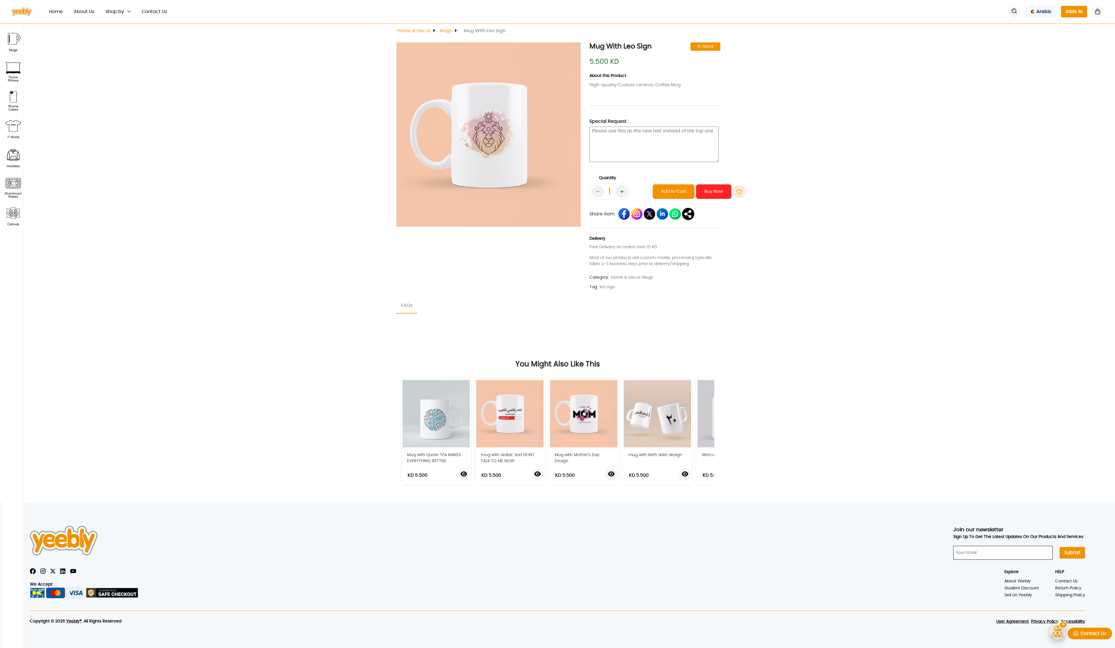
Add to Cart (673, 191)
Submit (1072, 552)
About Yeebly (1017, 581)
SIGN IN (1074, 11)
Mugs (446, 30)
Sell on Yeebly (1018, 595)
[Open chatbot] (1057, 632)
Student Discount (1021, 588)
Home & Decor (413, 30)
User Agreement (1012, 622)
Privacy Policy (1044, 622)
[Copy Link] (688, 214)
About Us (84, 11)
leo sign (607, 287)
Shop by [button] (115, 11)
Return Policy (1068, 588)
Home (58, 11)
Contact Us (154, 11)
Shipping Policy (1070, 595)
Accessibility (1073, 622)
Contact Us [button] (1092, 633)
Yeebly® (74, 621)
